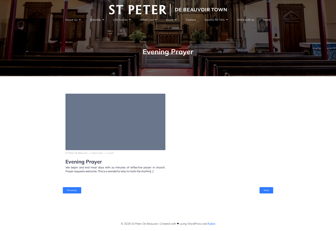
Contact (191, 19)
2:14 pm (110, 153)
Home (267, 19)
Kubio (211, 223)
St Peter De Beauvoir (76, 153)
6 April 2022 (97, 153)
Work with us (245, 19)
